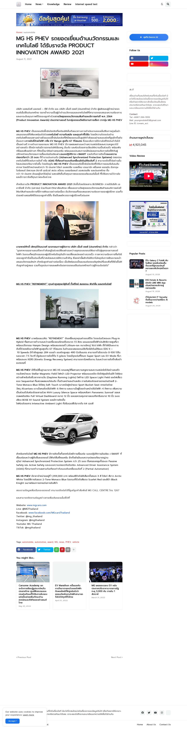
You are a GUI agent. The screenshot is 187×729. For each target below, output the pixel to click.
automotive (40, 542)
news (61, 542)
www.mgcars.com (36, 505)
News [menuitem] (38, 4)
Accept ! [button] (12, 721)
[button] (162, 4)
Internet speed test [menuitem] (86, 4)
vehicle (75, 542)
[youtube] (139, 64)
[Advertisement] (87, 632)
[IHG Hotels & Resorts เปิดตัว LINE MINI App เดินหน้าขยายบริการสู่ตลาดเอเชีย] (136, 283)
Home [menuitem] (28, 4)
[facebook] (139, 58)
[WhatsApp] (56, 549)
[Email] (67, 549)
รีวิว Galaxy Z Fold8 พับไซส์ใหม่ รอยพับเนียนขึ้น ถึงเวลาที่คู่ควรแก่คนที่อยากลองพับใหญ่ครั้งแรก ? (157, 266)
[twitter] (158, 58)
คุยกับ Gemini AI (149, 37)
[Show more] (73, 549)
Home (19, 32)
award (50, 542)
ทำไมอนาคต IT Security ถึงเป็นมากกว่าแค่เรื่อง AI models (157, 300)
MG (56, 542)
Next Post (116, 657)
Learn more (28, 714)
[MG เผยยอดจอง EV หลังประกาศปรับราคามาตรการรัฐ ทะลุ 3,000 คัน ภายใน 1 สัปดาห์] (105, 572)
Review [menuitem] (67, 4)
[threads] (168, 712)
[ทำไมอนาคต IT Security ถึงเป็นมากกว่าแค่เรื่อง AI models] (136, 300)
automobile (29, 32)
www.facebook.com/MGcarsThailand (49, 512)
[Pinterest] (62, 549)
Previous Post (24, 657)
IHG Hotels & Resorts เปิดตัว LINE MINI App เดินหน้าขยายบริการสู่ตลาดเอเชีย (156, 284)
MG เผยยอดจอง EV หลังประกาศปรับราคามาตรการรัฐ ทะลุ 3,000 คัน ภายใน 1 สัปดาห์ (105, 590)
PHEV (68, 542)
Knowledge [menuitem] (53, 4)
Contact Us (165, 724)
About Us (151, 724)
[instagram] (158, 64)
